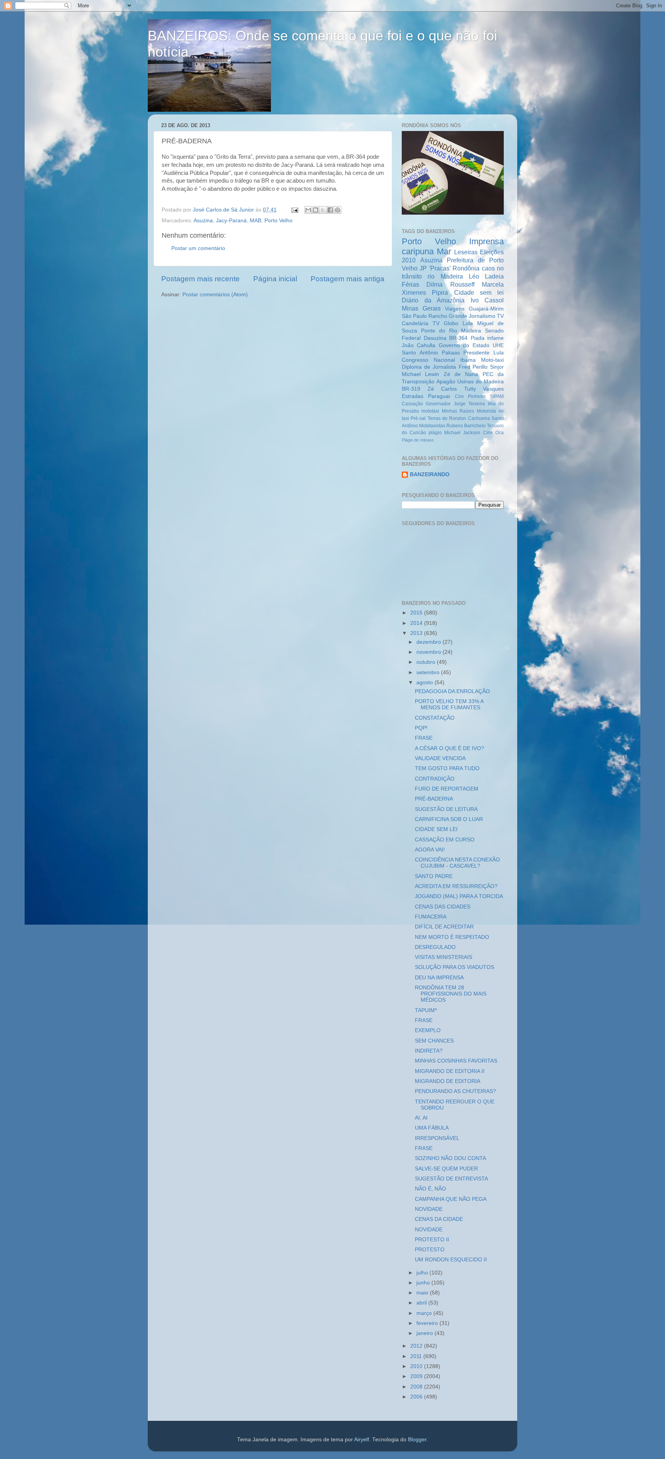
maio (423, 1293)
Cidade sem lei (479, 292)
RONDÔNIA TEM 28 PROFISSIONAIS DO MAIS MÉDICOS (450, 994)
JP (423, 268)
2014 (417, 623)
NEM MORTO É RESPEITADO (452, 937)
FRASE (424, 738)
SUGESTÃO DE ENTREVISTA (451, 1179)
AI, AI (421, 1118)
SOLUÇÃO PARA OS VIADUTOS (454, 967)
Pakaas (451, 353)
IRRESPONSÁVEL (437, 1138)
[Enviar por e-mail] (308, 210)
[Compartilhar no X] (323, 210)
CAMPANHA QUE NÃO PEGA (450, 1199)
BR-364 (458, 338)
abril (422, 1303)
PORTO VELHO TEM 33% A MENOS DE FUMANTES (449, 704)
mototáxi (430, 411)
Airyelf (361, 1439)
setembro (428, 672)
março (424, 1313)
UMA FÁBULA (432, 1128)
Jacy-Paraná (231, 220)
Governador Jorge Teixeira (455, 403)
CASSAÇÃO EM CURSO (445, 840)
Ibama (468, 360)
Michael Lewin (420, 374)
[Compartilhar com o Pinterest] (337, 210)
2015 (417, 613)
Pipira (440, 292)
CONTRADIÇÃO (434, 779)
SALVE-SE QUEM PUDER (446, 1169)
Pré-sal (418, 418)
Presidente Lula (483, 353)
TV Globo (445, 323)
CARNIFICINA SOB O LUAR (449, 819)
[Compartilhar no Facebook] (330, 210)
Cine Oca (493, 432)
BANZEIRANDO (429, 474)
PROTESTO (429, 1249)
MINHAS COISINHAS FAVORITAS (456, 1061)
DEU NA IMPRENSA (439, 978)
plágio (435, 432)
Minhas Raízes (458, 411)
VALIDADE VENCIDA (440, 758)
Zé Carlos (442, 389)
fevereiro (427, 1323)
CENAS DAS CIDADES (442, 907)
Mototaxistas (432, 425)
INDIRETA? (429, 1051)
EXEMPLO (428, 1030)
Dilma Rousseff (450, 284)
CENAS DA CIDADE (439, 1219)
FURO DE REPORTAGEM (446, 789)
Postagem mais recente (200, 279)
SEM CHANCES (434, 1041)
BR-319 (411, 389)
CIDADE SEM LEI (436, 829)
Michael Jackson (462, 432)
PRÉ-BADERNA (434, 799)
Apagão (445, 381)
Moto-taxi (492, 360)
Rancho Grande (447, 316)
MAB (255, 220)
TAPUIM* (426, 1010)
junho (423, 1283)
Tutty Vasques (484, 389)
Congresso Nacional (428, 360)
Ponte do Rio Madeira (451, 331)
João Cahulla (418, 345)
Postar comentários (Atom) (215, 294)
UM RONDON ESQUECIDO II (451, 1260)
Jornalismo (482, 316)
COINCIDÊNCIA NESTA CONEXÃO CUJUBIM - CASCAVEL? (457, 863)
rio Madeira (445, 276)
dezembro (429, 642)
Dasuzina (435, 338)
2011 (416, 1356)
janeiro (425, 1333)
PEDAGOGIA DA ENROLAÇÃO (452, 691)
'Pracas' (440, 268)
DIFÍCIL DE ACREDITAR (444, 927)
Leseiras (466, 251)
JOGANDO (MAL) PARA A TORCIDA (459, 896)
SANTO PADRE (434, 876)
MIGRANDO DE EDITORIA (447, 1081)
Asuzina (203, 220)
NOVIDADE (429, 1209)
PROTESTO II (432, 1239)
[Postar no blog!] (315, 210)
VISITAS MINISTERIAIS (443, 957)
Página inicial (275, 279)
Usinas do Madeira (480, 381)
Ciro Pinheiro (470, 396)
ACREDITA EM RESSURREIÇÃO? (456, 886)
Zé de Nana (461, 374)
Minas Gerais (421, 308)
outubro (426, 662)
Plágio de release (418, 440)
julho (422, 1273)
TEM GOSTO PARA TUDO (447, 768)
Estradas (412, 396)
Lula (468, 323)
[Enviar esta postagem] (294, 210)
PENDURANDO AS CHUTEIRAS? (455, 1091)
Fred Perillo (473, 367)
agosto (425, 682)
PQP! (421, 728)
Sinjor (497, 367)
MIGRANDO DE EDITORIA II (450, 1071)
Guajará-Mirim (486, 309)
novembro (429, 652)
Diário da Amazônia (433, 300)
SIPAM (497, 396)
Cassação (412, 403)
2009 (417, 1376)
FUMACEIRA (430, 917)
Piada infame (487, 338)
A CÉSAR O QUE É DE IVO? (449, 748)
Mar (444, 251)
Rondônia (466, 268)
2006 (417, 1397)
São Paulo (414, 316)
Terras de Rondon (447, 418)
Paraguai (439, 396)
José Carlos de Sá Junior (224, 210)
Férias (410, 284)
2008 (417, 1387)
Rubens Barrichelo (466, 425)
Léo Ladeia (486, 276)
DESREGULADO (435, 947)
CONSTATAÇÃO (434, 718)
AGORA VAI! (430, 850)
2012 (417, 1346)
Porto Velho (278, 220)
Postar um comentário (198, 248)
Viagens (454, 309)
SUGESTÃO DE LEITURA (446, 809)
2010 (417, 1366)
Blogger (417, 1439)
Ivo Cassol (487, 300)
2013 (417, 633)
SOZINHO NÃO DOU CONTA (450, 1158)
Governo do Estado (464, 345)
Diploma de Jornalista (429, 367)
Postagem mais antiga (347, 279)
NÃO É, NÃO (430, 1189)
